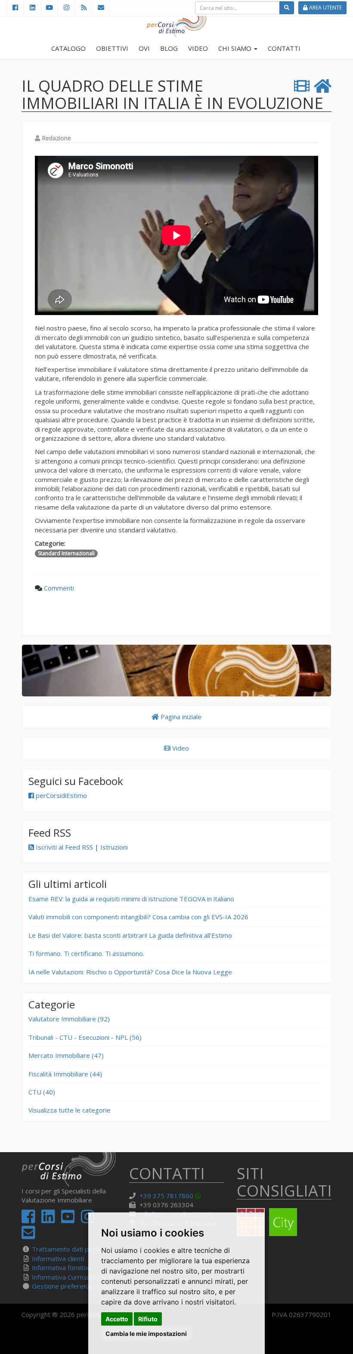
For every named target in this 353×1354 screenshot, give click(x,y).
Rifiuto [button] (148, 1319)
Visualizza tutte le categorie (69, 1110)
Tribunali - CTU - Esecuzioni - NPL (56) (85, 1037)
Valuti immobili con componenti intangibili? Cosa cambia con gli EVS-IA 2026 (138, 916)
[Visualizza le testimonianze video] (302, 86)
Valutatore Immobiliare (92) (69, 1018)
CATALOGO (68, 48)
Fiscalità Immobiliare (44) (65, 1074)
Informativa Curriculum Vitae (73, 1277)
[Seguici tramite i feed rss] (83, 7)
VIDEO (198, 48)
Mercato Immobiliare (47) (66, 1055)
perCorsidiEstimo (60, 795)
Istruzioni (114, 847)
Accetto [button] (116, 1319)
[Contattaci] (101, 7)
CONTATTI (284, 48)
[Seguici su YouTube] (49, 7)
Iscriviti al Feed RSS (63, 847)
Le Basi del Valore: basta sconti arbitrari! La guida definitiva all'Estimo (130, 935)
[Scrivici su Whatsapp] (199, 1195)
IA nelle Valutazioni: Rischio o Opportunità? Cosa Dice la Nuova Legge (130, 972)
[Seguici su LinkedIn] (32, 7)
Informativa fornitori (61, 1267)
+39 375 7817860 (166, 1195)
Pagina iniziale (180, 716)
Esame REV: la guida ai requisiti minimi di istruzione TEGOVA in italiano (131, 898)
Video (179, 748)
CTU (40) (41, 1092)
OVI (144, 48)
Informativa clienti (58, 1258)
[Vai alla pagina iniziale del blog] (176, 670)
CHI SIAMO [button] (235, 48)
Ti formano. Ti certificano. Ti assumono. (86, 953)
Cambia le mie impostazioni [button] (146, 1333)
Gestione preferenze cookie (73, 1286)
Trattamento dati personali (72, 1249)
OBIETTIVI (112, 48)
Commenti (59, 588)
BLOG (169, 48)
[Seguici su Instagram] (66, 7)
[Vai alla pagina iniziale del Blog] (322, 86)
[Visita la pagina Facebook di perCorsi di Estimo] (15, 7)
